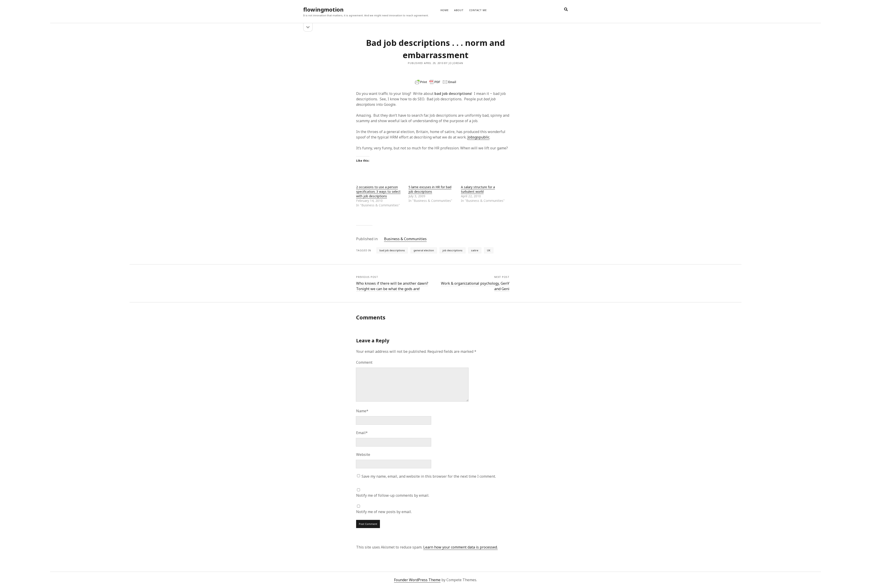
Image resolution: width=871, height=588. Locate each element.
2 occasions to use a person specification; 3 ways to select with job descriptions (378, 191)
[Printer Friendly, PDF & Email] (435, 82)
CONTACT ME (478, 10)
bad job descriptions (392, 250)
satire (474, 250)
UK (488, 250)
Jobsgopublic (478, 137)
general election (423, 250)
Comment (364, 362)
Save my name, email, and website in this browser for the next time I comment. (429, 476)
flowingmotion (323, 9)
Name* (362, 410)
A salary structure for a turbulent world (478, 189)
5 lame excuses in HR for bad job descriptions (430, 189)
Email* (362, 432)
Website (363, 454)
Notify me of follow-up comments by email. (392, 495)
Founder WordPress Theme (417, 579)
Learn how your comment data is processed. (460, 547)
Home (444, 10)
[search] (566, 9)
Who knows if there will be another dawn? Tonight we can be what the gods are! (392, 286)
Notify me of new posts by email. (384, 511)
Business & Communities (405, 238)
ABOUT (459, 10)
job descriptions (452, 250)
